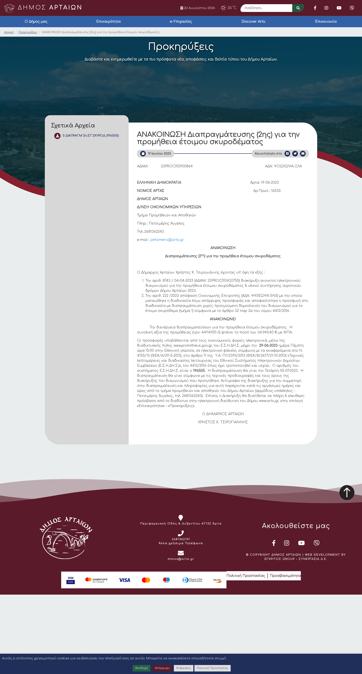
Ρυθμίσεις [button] (183, 668)
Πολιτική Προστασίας (245, 576)
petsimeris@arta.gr (167, 240)
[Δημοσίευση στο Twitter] (295, 153)
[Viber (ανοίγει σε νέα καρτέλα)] (352, 8)
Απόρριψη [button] (162, 668)
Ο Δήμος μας (36, 21)
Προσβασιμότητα (285, 576)
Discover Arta (253, 21)
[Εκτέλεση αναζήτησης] (298, 8)
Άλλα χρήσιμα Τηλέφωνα (181, 543)
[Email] (303, 153)
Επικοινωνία (326, 21)
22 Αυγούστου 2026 (199, 8)
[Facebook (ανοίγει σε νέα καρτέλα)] (315, 8)
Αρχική (9, 32)
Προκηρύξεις (27, 32)
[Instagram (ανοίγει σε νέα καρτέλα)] (326, 8)
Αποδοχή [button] (141, 668)
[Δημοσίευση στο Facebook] (287, 153)
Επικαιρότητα (108, 21)
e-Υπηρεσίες (181, 21)
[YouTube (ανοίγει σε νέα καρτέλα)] (339, 8)
